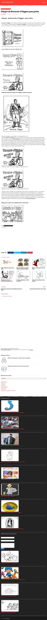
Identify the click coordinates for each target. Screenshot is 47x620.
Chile (11, 225)
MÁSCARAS (3, 385)
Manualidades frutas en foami (7, 479)
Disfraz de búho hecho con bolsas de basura (10, 445)
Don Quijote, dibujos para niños (8, 496)
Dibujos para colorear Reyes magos (8, 612)
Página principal (4, 381)
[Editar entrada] (3, 227)
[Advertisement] (15, 229)
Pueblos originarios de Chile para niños (23, 280)
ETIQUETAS (3, 389)
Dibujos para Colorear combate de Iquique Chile (6, 280)
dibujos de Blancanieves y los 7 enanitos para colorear (13, 461)
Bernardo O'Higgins (7, 225)
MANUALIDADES (4, 386)
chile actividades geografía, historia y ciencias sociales (23, 268)
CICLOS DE (3, 384)
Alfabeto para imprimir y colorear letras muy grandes (19, 357)
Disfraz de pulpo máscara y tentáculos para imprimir (12, 412)
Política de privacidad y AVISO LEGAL (8, 390)
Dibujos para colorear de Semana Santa (9, 563)
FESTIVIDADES (4, 388)
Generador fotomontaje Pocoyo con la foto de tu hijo (13, 579)
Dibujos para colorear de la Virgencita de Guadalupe (12, 528)
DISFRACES (3, 383)
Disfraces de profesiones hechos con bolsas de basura (12, 428)
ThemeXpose (7, 618)
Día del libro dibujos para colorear (8, 595)
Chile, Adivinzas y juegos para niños (7, 268)
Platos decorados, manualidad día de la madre (11, 512)
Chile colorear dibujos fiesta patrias (38, 280)
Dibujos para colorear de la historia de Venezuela (18, 366)
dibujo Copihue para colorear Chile (38, 268)
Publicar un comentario (7, 296)
